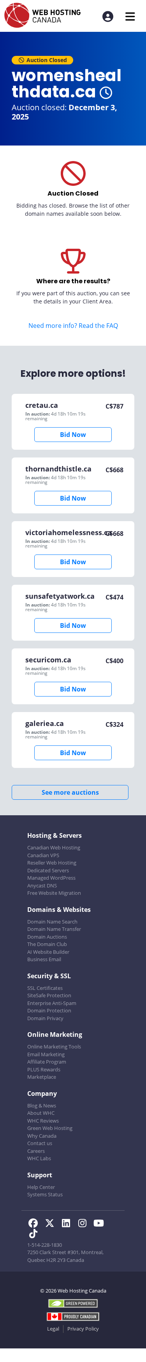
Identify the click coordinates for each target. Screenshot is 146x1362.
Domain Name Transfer (54, 928)
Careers (36, 1150)
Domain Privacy (45, 1018)
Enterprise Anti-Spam (51, 1003)
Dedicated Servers (48, 870)
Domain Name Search (52, 921)
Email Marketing (46, 1054)
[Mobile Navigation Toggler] (130, 16)
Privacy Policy (83, 1328)
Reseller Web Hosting (51, 862)
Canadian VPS (43, 855)
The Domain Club (47, 944)
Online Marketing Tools (54, 1046)
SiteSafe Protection (49, 995)
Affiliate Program (46, 1061)
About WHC (41, 1112)
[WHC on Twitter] (52, 1224)
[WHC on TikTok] (34, 1234)
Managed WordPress (51, 877)
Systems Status (45, 1194)
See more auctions (70, 792)
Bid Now (73, 434)
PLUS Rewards (43, 1069)
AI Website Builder (48, 951)
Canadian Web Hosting (53, 847)
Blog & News (41, 1105)
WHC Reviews (43, 1120)
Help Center (41, 1187)
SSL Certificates (45, 987)
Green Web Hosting (49, 1128)
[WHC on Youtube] (100, 1224)
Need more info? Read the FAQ (73, 325)
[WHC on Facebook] (35, 1224)
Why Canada (41, 1135)
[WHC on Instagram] (84, 1224)
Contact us (39, 1143)
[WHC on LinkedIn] (68, 1224)
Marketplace (41, 1076)
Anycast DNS (42, 885)
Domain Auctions (47, 936)
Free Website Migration (54, 892)
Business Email (44, 959)
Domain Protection (49, 1010)
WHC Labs (39, 1158)
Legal (53, 1328)
